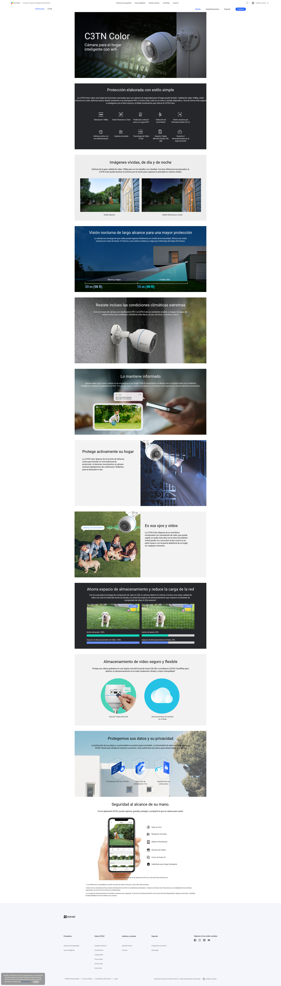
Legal (116, 979)
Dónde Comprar (154, 3)
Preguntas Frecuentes (159, 946)
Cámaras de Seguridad (71, 946)
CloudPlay (166, 3)
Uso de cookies (87, 979)
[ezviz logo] (15, 3)
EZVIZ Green (99, 964)
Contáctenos (99, 950)
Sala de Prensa (127, 946)
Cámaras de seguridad (123, 3)
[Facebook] (195, 940)
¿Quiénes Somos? (101, 946)
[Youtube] (209, 940)
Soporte (175, 3)
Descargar (155, 950)
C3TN (50, 9)
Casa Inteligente (69, 950)
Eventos (124, 950)
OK (36, 981)
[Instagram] (200, 940)
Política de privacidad (72, 979)
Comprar (240, 9)
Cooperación (99, 955)
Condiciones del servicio (103, 979)
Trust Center (99, 959)
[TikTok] (204, 940)
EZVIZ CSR (98, 968)
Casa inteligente (140, 3)
